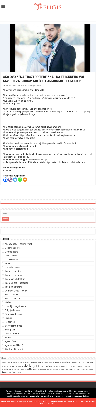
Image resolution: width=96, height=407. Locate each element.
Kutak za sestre (12, 298)
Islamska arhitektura (15, 279)
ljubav (53, 366)
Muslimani (6, 369)
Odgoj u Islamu (12, 310)
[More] (25, 179)
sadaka (73, 369)
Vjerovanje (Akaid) (14, 345)
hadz (7, 366)
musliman (86, 366)
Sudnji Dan (10, 329)
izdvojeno (32, 366)
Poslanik (39, 369)
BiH (32, 362)
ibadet (18, 366)
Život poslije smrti (14, 349)
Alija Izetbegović (12, 362)
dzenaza (63, 362)
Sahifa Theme (6, 401)
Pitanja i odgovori (13, 314)
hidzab (12, 366)
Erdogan (77, 362)
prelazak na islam (58, 369)
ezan (83, 362)
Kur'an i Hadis (11, 294)
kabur (42, 366)
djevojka (44, 362)
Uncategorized (12, 333)
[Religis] (48, 6)
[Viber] (10, 179)
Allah (20, 362)
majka (58, 366)
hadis (4, 366)
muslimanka (16, 369)
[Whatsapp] (20, 179)
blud (35, 362)
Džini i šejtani (11, 259)
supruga (8, 372)
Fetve (7, 263)
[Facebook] (5, 179)
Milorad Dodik (66, 366)
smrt (78, 369)
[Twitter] (15, 179)
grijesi (92, 362)
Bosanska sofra (12, 247)
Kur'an (48, 366)
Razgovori (10, 322)
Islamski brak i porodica (31, 85)
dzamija (56, 362)
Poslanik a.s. (47, 369)
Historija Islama (12, 267)
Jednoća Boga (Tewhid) (16, 290)
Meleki (8, 302)
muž (22, 369)
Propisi (8, 318)
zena (19, 372)
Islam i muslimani (13, 275)
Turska (14, 372)
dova (49, 362)
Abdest (4, 362)
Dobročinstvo (11, 251)
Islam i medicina (13, 271)
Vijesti (8, 337)
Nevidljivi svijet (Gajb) (15, 306)
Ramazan (68, 369)
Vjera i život (10, 341)
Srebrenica (84, 369)
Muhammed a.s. (77, 366)
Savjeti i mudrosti (13, 325)
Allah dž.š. (27, 362)
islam (22, 366)
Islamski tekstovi (13, 286)
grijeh (88, 362)
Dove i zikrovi (11, 255)
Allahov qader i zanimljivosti (18, 244)
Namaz (32, 369)
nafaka (26, 369)
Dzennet (70, 362)
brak (39, 362)
